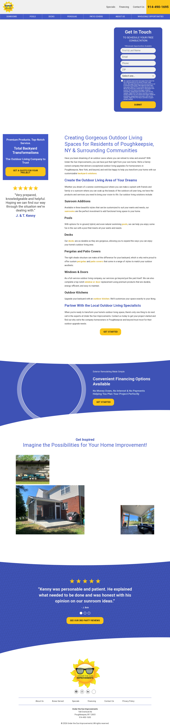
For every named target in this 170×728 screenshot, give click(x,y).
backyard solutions (87, 173)
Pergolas (72, 16)
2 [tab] (85, 613)
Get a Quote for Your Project (25, 171)
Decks (51, 16)
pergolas (81, 261)
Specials (110, 7)
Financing (124, 7)
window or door (92, 282)
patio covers (97, 261)
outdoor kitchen (101, 298)
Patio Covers (96, 16)
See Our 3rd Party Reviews (85, 620)
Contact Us (138, 7)
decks (71, 241)
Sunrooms (12, 16)
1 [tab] (81, 613)
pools (125, 224)
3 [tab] (89, 613)
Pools (33, 16)
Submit (138, 104)
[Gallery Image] (32, 469)
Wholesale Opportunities (150, 16)
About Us (120, 16)
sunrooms (70, 211)
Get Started (110, 332)
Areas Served (58, 701)
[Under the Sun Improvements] (8, 7)
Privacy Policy (128, 701)
